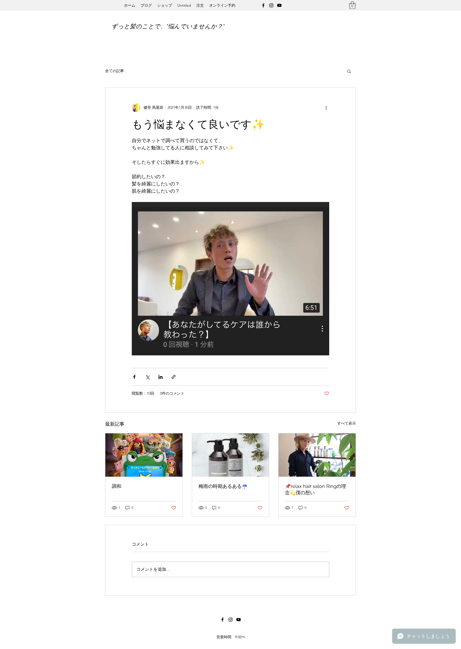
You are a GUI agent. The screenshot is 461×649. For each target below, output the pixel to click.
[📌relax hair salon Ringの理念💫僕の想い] (317, 455)
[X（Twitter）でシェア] (147, 376)
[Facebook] (263, 5)
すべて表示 (346, 423)
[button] (352, 5)
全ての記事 (114, 70)
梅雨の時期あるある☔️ (223, 486)
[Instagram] (271, 5)
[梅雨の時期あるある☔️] (230, 455)
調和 (116, 486)
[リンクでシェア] (173, 376)
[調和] (143, 455)
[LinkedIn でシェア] (160, 376)
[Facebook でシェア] (134, 376)
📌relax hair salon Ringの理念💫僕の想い (315, 489)
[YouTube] (279, 5)
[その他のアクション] (326, 107)
